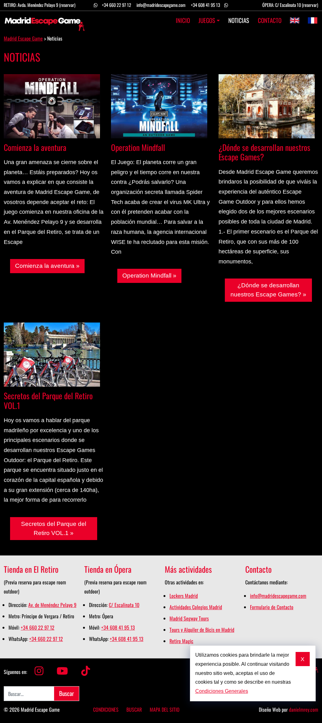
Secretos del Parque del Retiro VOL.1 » (53, 528)
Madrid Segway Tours (189, 618)
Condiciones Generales (221, 691)
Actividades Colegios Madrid (195, 607)
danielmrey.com (303, 709)
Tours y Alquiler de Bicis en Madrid (201, 629)
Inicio (183, 20)
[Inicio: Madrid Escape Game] (45, 20)
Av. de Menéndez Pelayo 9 (52, 605)
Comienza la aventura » (47, 265)
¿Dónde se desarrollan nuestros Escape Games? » (268, 290)
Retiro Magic (181, 641)
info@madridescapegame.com (161, 5)
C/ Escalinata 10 (124, 605)
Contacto (269, 20)
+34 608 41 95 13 (205, 5)
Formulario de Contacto (271, 607)
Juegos (206, 20)
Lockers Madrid (183, 595)
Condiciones (106, 709)
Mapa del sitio (165, 709)
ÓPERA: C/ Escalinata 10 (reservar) (290, 5)
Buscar (134, 709)
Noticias (238, 20)
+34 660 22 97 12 (116, 5)
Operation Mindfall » (149, 275)
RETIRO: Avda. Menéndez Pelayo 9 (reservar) (39, 5)
